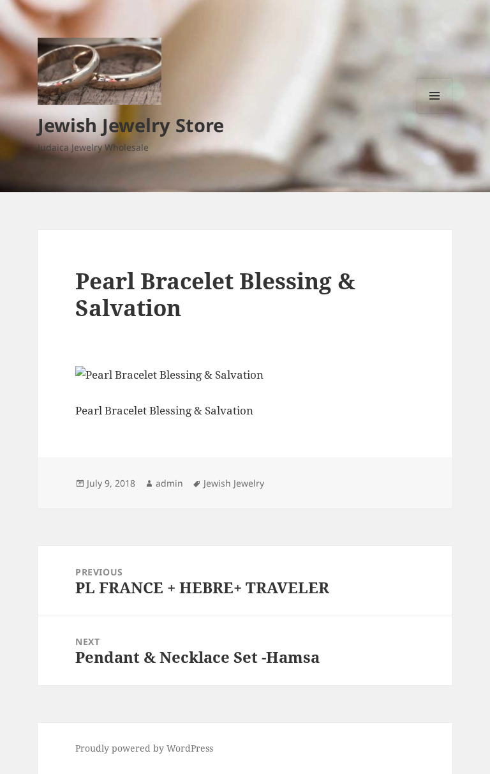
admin (169, 483)
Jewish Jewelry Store (131, 124)
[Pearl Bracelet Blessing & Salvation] (245, 375)
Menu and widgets (434, 113)
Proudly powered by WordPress (144, 748)
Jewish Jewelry (234, 483)
